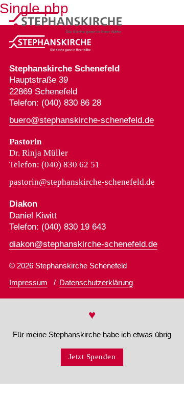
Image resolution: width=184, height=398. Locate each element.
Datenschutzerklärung (96, 282)
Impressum (28, 282)
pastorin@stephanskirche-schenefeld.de (82, 182)
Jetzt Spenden (92, 357)
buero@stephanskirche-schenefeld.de (81, 120)
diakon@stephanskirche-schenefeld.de (83, 243)
